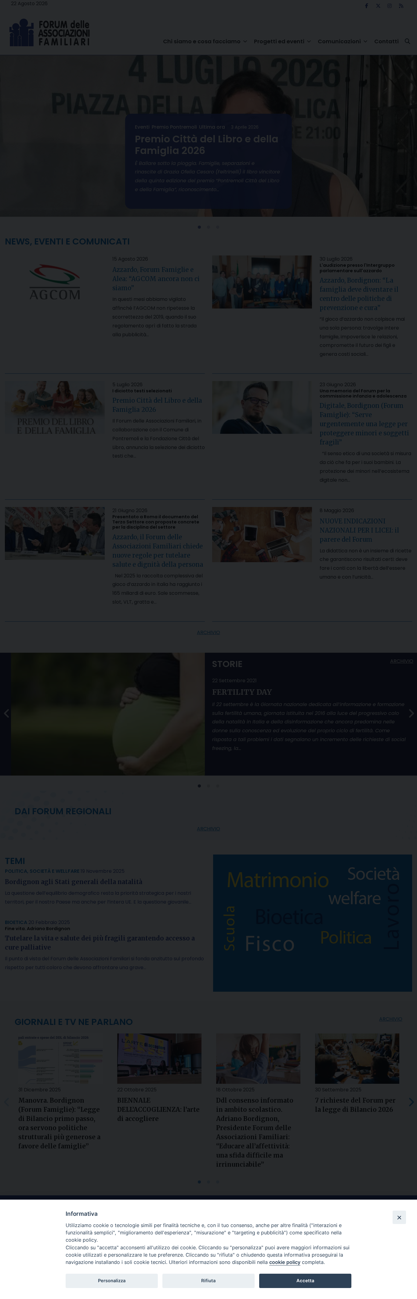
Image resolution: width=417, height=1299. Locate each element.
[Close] (399, 1217)
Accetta (305, 1280)
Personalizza (111, 1280)
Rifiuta (208, 1280)
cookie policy (284, 1262)
